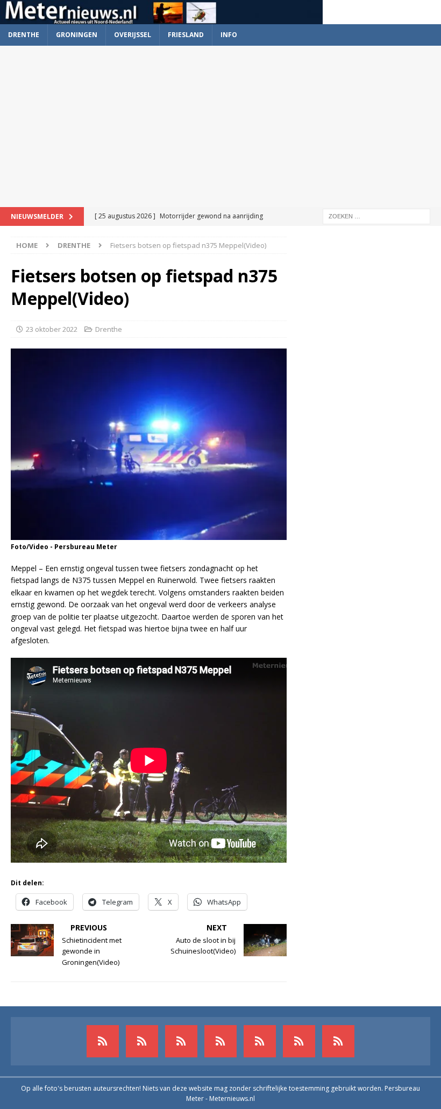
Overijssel (132, 34)
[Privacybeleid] (299, 1041)
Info (228, 34)
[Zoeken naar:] (376, 215)
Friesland (186, 34)
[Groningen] (181, 1041)
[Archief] (103, 1041)
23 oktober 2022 (51, 329)
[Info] (260, 1041)
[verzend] (338, 1041)
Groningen (76, 34)
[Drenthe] (142, 1041)
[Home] (220, 1041)
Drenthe (23, 34)
